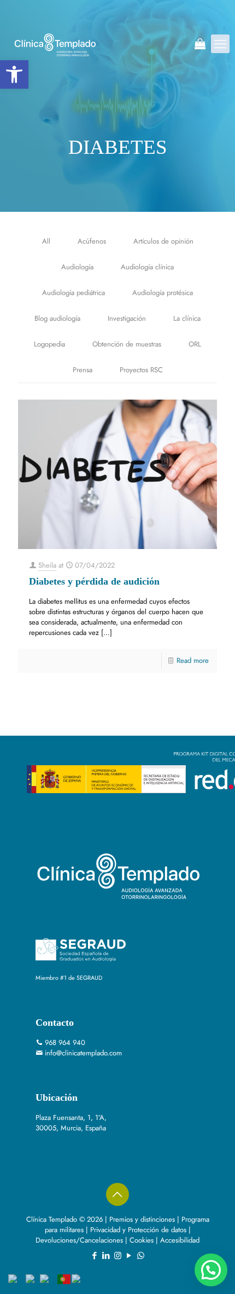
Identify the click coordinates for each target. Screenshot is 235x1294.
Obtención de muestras (126, 344)
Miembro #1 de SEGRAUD (69, 977)
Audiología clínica (147, 267)
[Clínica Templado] (54, 43)
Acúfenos (92, 241)
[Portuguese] (64, 1278)
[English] (17, 1278)
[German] (48, 1278)
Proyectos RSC (141, 370)
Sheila (47, 565)
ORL (195, 344)
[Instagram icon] (118, 1256)
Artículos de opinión (163, 241)
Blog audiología (57, 318)
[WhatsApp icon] (141, 1256)
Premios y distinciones (142, 1219)
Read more (193, 660)
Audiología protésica (162, 292)
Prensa (82, 370)
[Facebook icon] (95, 1256)
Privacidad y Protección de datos (138, 1229)
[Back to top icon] (117, 1194)
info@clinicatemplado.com (83, 1053)
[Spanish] (80, 1278)
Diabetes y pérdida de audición (94, 581)
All (46, 241)
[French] (33, 1278)
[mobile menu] (220, 43)
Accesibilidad (179, 1240)
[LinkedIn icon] (106, 1256)
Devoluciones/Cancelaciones (79, 1240)
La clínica (187, 318)
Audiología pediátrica (73, 292)
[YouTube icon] (129, 1256)
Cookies (142, 1240)
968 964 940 (65, 1042)
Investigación (127, 318)
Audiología (77, 267)
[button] (14, 74)
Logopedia (49, 344)
